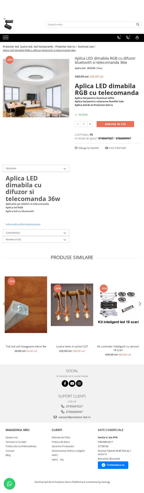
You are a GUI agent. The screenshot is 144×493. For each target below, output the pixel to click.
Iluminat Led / (87, 46)
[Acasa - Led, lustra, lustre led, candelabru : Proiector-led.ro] (21, 24)
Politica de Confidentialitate (21, 446)
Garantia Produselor (63, 446)
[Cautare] (137, 24)
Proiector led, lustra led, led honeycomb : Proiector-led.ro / (40, 46)
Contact (10, 450)
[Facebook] (65, 383)
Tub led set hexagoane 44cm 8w (26, 346)
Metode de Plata (61, 437)
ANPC (55, 455)
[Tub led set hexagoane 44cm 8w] (26, 304)
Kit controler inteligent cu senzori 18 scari (118, 348)
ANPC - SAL (58, 459)
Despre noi (12, 437)
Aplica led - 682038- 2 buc (88, 68)
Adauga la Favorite (88, 148)
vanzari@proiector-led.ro (74, 417)
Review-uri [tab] (13, 239)
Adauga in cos (115, 124)
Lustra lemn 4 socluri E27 (72, 346)
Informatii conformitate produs (23, 224)
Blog (8, 455)
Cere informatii (117, 148)
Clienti (57, 430)
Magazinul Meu (17, 430)
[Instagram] (79, 383)
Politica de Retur (61, 442)
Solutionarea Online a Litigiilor (68, 450)
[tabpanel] (36, 88)
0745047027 (74, 406)
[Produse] (6, 38)
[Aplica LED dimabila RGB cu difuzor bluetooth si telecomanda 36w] (36, 88)
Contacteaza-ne (115, 464)
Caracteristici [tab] (13, 232)
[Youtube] (72, 383)
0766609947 (74, 412)
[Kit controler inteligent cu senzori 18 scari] (118, 305)
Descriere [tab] (11, 168)
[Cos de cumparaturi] (137, 37)
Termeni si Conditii (16, 442)
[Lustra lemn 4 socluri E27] (72, 305)
